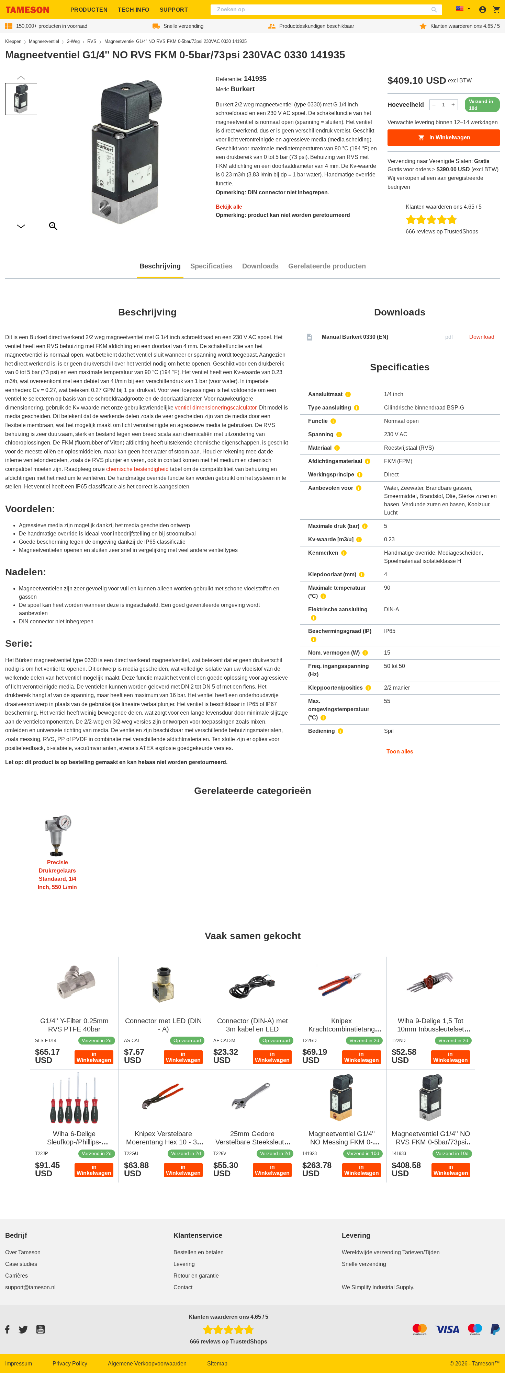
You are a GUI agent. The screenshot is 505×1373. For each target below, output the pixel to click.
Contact (182, 1287)
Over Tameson (23, 1252)
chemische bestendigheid (137, 469)
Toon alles (399, 751)
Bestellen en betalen (198, 1252)
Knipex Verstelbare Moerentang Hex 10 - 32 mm (163, 1142)
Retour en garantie (196, 1276)
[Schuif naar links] (21, 227)
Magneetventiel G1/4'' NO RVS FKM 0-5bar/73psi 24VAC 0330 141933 (431, 1142)
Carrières (16, 1276)
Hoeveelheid (406, 104)
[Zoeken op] (435, 9)
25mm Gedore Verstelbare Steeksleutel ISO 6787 (252, 1142)
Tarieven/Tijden (421, 1252)
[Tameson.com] (27, 9)
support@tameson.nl (30, 1287)
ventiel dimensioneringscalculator (215, 408)
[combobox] (326, 9)
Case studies (21, 1264)
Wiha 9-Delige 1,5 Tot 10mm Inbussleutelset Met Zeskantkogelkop (430, 1029)
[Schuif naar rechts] (21, 78)
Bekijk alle (229, 207)
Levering (184, 1264)
